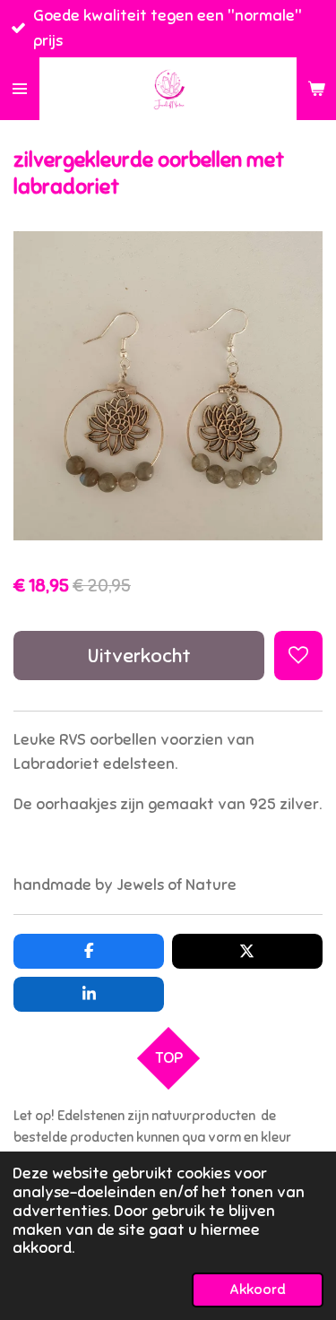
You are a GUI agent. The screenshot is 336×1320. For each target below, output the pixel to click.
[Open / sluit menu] (19, 88)
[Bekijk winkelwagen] (316, 88)
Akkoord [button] (257, 1289)
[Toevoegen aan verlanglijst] (298, 655)
